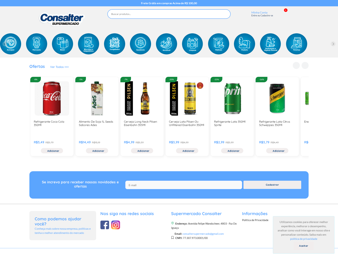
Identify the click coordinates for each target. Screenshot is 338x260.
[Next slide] (333, 43)
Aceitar (303, 245)
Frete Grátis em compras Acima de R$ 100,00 (169, 3)
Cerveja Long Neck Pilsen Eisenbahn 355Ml (140, 123)
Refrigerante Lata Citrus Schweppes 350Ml (274, 123)
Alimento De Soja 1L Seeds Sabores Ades (96, 123)
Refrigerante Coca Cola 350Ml (49, 123)
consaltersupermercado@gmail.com (203, 233)
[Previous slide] (4, 43)
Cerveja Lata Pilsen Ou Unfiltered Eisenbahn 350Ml (186, 123)
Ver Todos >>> (59, 66)
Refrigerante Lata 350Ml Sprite (230, 123)
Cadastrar (272, 184)
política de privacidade (303, 238)
